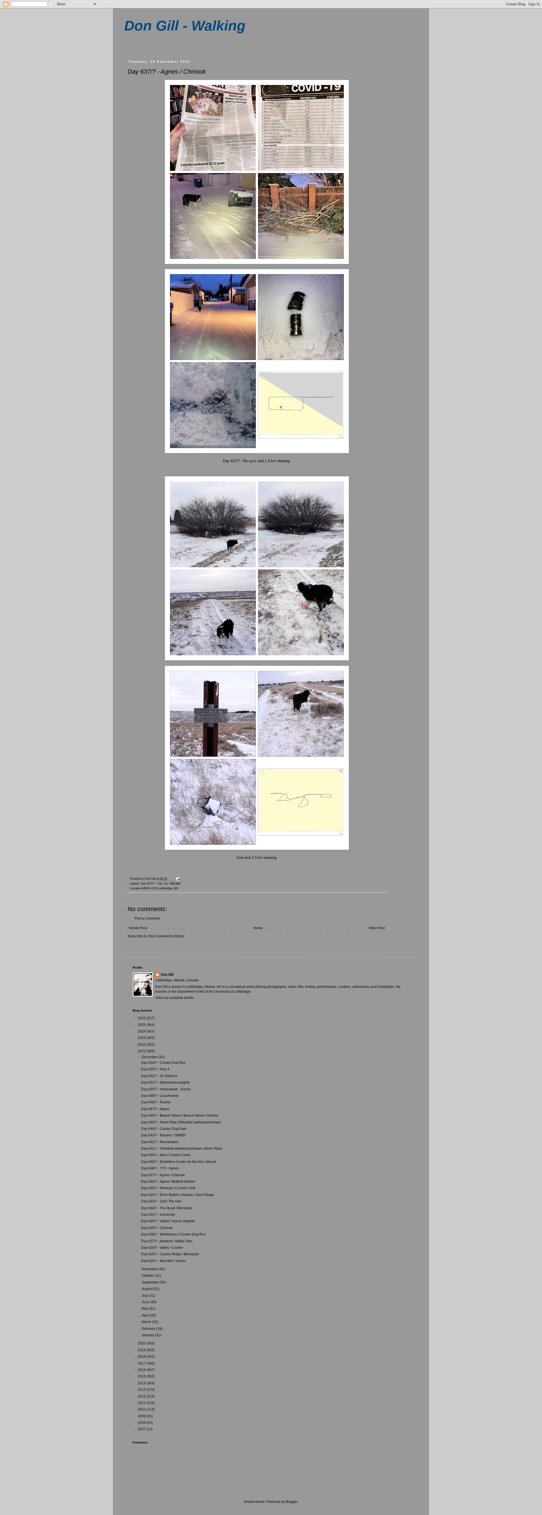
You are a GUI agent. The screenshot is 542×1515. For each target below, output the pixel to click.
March (147, 1322)
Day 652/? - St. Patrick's (159, 1076)
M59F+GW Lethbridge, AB (160, 888)
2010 (142, 1409)
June (146, 1302)
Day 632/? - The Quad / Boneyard (167, 1208)
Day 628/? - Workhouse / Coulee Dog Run (173, 1234)
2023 (142, 1038)
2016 (142, 1370)
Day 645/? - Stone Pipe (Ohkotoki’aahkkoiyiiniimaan (181, 1122)
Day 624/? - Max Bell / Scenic (163, 1261)
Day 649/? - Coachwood (159, 1096)
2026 (142, 1018)
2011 (142, 1403)
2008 (142, 1423)
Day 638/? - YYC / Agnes (160, 1168)
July (145, 1296)
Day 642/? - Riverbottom (159, 1142)
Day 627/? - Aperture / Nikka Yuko (167, 1241)
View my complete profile (174, 998)
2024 (142, 1031)
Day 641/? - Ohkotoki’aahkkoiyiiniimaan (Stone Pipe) (181, 1149)
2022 (142, 1045)
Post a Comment (147, 918)
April (146, 1315)
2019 (142, 1350)
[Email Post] (178, 878)
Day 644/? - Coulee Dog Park (163, 1129)
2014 (142, 1383)
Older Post (377, 928)
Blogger (292, 1502)
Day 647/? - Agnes (155, 1109)
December (150, 1057)
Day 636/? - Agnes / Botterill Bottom (168, 1182)
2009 (142, 1416)
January (148, 1335)
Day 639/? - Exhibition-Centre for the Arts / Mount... (179, 1162)
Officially (175, 883)
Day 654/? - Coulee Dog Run (163, 1063)
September (150, 1282)
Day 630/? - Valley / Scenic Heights (168, 1221)
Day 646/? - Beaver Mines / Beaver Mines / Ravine (179, 1115)
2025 (142, 1025)
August (147, 1289)
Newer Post (138, 928)
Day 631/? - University (158, 1215)
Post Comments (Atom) (166, 936)
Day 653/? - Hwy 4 (155, 1069)
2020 (142, 1343)
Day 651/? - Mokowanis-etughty (165, 1082)
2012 (142, 1396)
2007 (142, 1429)
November (150, 1269)
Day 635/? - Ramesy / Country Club (168, 1188)
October (148, 1276)
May (145, 1309)
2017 (142, 1363)
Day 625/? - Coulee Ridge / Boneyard (170, 1254)
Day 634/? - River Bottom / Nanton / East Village (177, 1195)
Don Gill (167, 975)
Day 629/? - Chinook (157, 1228)
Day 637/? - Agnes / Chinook (163, 1175)
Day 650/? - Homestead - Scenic (166, 1089)
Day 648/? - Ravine (156, 1102)
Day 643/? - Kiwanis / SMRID (163, 1135)
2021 (142, 1051)
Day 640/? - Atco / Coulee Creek (165, 1155)
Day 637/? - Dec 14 (154, 883)
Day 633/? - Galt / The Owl (161, 1201)
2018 (142, 1357)
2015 (142, 1376)
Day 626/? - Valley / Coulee (162, 1248)
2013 (142, 1390)
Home (258, 928)
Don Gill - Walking (185, 26)
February (149, 1329)
